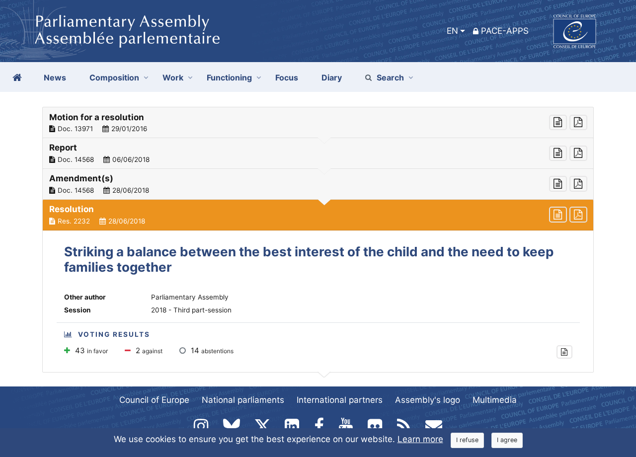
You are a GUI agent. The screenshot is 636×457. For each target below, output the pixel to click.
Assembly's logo (427, 400)
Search (390, 77)
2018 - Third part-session (191, 310)
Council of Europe (154, 400)
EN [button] (452, 31)
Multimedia (495, 400)
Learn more (420, 439)
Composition (114, 77)
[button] (318, 122)
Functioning (229, 77)
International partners (340, 400)
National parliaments (243, 400)
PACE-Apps (505, 31)
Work (172, 77)
